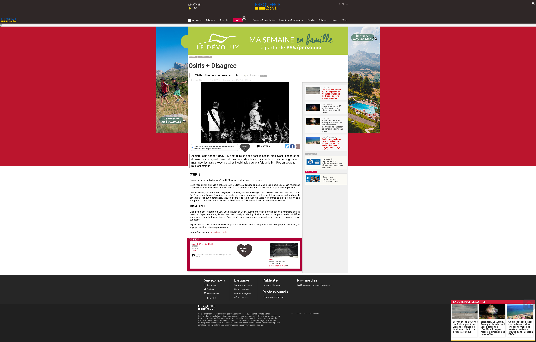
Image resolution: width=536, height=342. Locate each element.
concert (192, 56)
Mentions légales (242, 293)
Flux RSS (211, 298)
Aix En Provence (222, 75)
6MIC (238, 75)
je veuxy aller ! (244, 147)
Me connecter (194, 4)
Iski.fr (314, 285)
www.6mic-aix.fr (219, 232)
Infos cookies (241, 297)
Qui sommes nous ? (243, 285)
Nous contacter (241, 289)
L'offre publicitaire (271, 285)
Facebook (212, 285)
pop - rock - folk (204, 56)
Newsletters (213, 293)
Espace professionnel (273, 297)
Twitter (210, 289)
